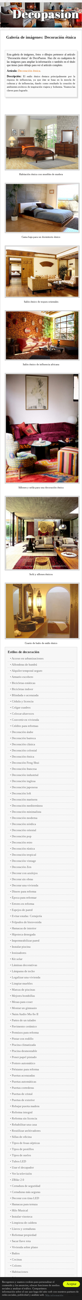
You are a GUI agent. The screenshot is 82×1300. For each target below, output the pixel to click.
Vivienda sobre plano (25, 1247)
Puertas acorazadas (23, 1075)
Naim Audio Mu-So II (25, 1014)
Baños (16, 1253)
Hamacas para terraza (25, 1204)
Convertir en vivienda (25, 719)
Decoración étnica (29, 70)
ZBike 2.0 (18, 1179)
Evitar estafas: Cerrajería (27, 916)
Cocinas (17, 1259)
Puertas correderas (23, 1087)
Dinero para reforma (24, 891)
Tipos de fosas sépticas (26, 1143)
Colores (16, 1265)
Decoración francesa (24, 769)
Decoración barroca (24, 738)
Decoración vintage (24, 861)
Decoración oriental (24, 830)
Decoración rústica (23, 848)
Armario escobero (22, 677)
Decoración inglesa (24, 781)
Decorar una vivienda (25, 885)
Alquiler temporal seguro (27, 670)
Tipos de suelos (21, 1155)
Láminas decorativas (24, 965)
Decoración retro (22, 842)
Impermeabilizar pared (25, 940)
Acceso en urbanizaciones (28, 658)
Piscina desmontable (24, 1051)
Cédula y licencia (22, 701)
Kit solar (17, 959)
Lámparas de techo (23, 971)
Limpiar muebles (22, 983)
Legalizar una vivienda (26, 977)
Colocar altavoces (23, 713)
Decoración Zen (21, 867)
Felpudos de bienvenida (26, 922)
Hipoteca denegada (24, 934)
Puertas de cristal (22, 1094)
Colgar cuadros (21, 707)
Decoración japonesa (25, 787)
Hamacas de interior (24, 928)
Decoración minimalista (26, 811)
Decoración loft (21, 793)
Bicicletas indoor (22, 689)
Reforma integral (22, 1112)
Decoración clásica (23, 744)
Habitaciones (20, 1271)
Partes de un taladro (24, 1020)
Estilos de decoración (23, 652)
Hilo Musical (20, 1210)
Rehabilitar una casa (24, 1124)
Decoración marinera (24, 799)
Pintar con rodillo (22, 1038)
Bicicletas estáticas (23, 683)
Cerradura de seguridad (26, 1186)
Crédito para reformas (25, 726)
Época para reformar (24, 897)
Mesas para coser (22, 1002)
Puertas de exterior (23, 1100)
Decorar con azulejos (25, 873)
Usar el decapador (23, 1167)
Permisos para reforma (25, 1032)
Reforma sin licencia (24, 1118)
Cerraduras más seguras (26, 1192)
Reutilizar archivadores (26, 1130)
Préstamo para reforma (25, 1069)
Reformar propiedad (24, 1235)
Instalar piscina (21, 946)
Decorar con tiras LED (25, 1198)
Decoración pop (21, 836)
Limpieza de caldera (24, 1222)
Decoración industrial (25, 775)
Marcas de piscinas (23, 989)
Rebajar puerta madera (25, 1106)
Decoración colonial (24, 750)
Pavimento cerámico (24, 1026)
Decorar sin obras (22, 879)
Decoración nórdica (24, 824)
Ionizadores (19, 952)
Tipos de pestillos (23, 1149)
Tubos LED (19, 1161)
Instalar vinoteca (22, 1216)
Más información (54, 1295)
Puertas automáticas (24, 1081)
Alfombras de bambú (24, 664)
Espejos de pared (22, 910)
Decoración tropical (24, 854)
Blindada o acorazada (25, 695)
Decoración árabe (22, 732)
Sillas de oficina (22, 1136)
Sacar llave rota (21, 1241)
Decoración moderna (24, 818)
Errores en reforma (23, 903)
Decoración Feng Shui (25, 762)
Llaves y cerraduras (24, 1228)
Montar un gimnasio (24, 1008)
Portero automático (23, 1063)
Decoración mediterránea (27, 805)
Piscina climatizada (24, 1044)
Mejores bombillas (23, 995)
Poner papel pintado (24, 1057)
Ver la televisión (22, 1173)
